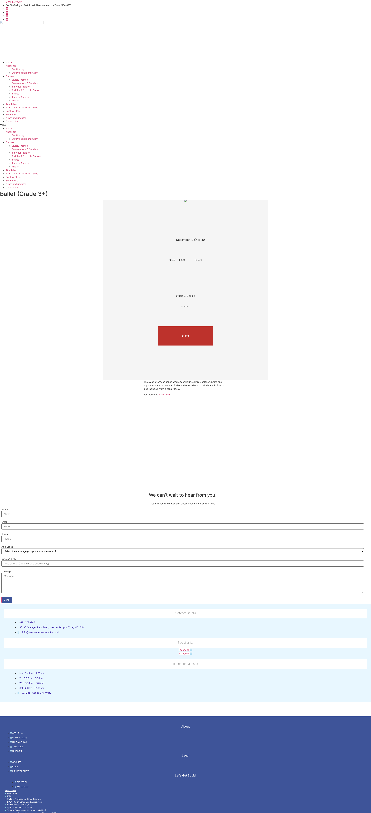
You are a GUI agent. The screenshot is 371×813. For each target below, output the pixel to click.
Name (4, 509)
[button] (185, 125)
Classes (10, 76)
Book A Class (13, 111)
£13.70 (185, 336)
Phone (4, 534)
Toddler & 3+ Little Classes (26, 90)
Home (9, 62)
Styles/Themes (20, 79)
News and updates (16, 117)
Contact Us (12, 121)
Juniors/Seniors (20, 97)
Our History (18, 69)
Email (4, 522)
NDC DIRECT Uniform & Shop (22, 107)
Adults (15, 100)
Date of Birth (8, 559)
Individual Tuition (21, 86)
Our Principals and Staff (25, 72)
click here (164, 394)
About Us (11, 65)
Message (6, 571)
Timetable (11, 104)
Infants (15, 93)
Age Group (7, 547)
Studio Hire (12, 114)
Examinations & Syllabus (25, 83)
